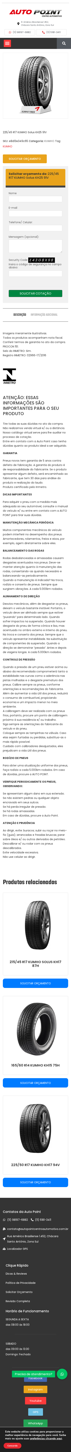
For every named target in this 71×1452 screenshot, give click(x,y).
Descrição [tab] (19, 314)
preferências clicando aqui (46, 1438)
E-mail (13, 207)
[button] (7, 43)
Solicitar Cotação (35, 293)
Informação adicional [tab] (44, 314)
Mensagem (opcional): (24, 236)
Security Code (35, 263)
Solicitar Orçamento (25, 159)
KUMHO (49, 141)
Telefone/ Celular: (21, 222)
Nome (13, 193)
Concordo (12, 1445)
